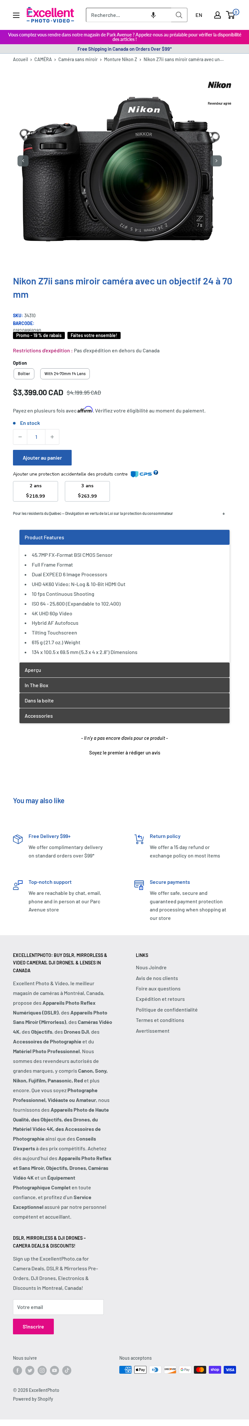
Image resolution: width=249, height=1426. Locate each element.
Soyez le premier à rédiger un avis (124, 752)
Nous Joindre (151, 967)
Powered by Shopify (33, 1399)
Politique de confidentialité (167, 1009)
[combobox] (128, 15)
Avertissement (153, 1030)
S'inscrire (33, 1326)
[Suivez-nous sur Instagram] (42, 1370)
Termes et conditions (160, 1020)
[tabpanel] (124, 596)
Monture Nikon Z (120, 59)
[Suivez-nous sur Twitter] (29, 1370)
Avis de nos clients (157, 978)
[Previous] (23, 160)
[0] (231, 15)
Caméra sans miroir (78, 59)
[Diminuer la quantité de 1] (20, 436)
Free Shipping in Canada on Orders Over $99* (124, 49)
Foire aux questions (158, 988)
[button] (153, 15)
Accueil (20, 59)
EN (199, 15)
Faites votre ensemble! (94, 335)
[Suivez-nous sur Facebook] (17, 1370)
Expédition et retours (160, 999)
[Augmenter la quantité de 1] (52, 436)
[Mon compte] (217, 15)
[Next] (216, 160)
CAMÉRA (43, 59)
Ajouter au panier (42, 457)
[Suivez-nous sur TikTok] (66, 1370)
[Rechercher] (179, 15)
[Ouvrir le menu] (16, 15)
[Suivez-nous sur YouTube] (54, 1370)
